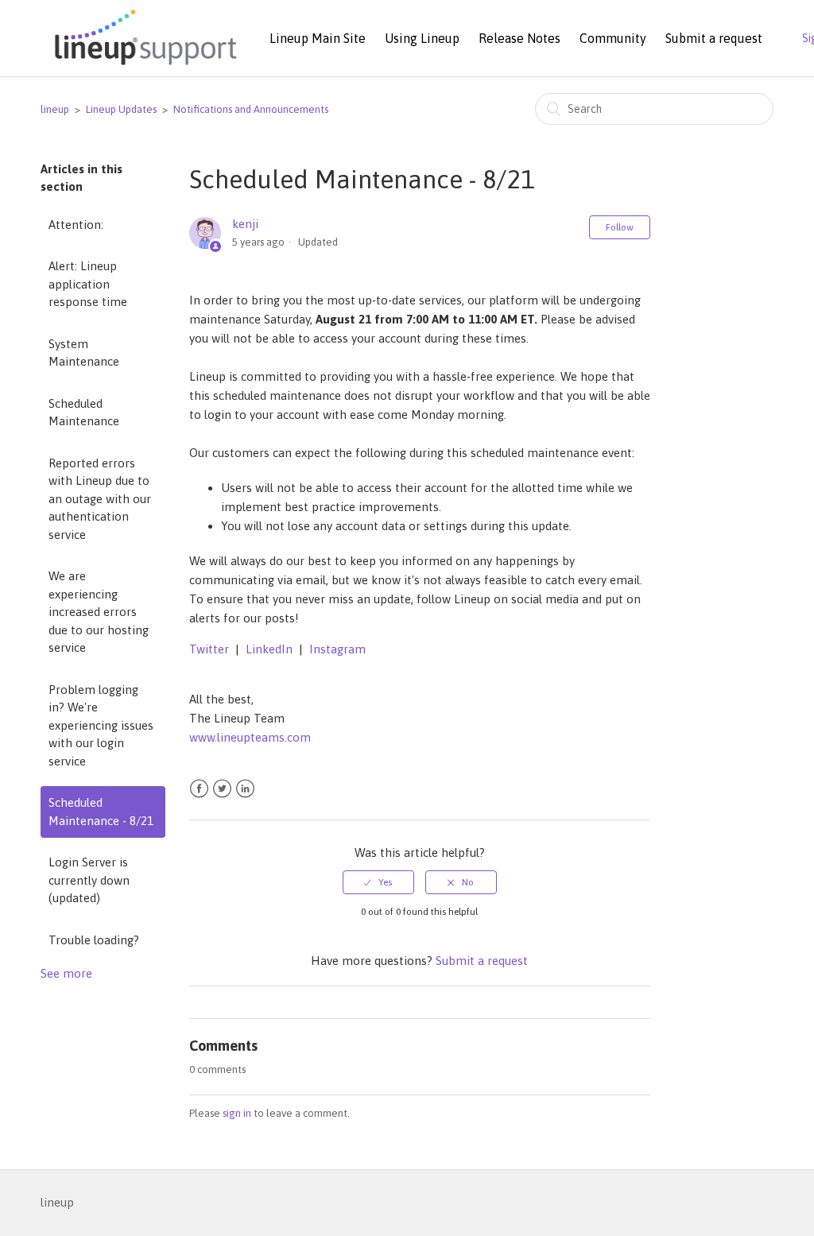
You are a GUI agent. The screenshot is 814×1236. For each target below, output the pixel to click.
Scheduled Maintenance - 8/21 (100, 811)
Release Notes (519, 38)
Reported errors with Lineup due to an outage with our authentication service (99, 498)
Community (612, 38)
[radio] (378, 882)
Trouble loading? (93, 940)
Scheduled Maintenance (83, 412)
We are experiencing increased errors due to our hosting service (98, 611)
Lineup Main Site (317, 38)
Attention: (75, 224)
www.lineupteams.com (250, 737)
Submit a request (713, 38)
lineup (55, 109)
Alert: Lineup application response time (87, 283)
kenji (245, 224)
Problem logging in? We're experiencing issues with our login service (100, 725)
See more (66, 973)
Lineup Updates (121, 109)
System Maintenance (83, 353)
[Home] (143, 66)
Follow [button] (620, 227)
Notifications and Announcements (250, 109)
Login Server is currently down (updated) (89, 880)
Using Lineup (422, 38)
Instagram (337, 649)
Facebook (199, 789)
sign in (237, 1113)
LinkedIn (269, 649)
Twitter (209, 649)
